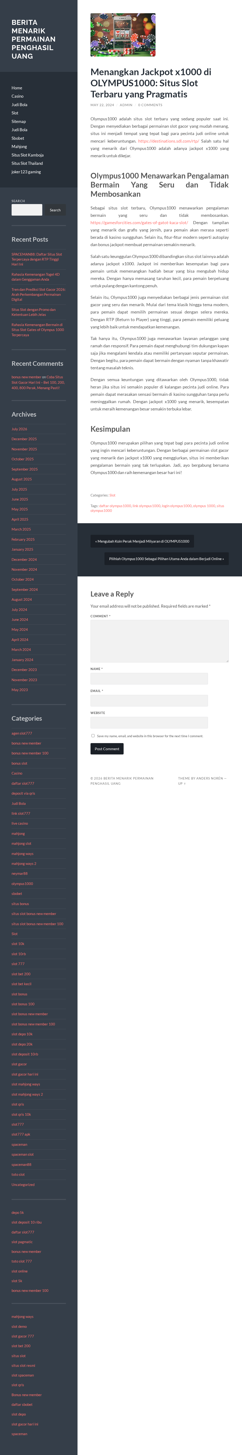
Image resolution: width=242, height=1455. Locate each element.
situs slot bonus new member (34, 913)
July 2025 (19, 489)
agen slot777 (22, 733)
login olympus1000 (177, 506)
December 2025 (24, 439)
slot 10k (18, 943)
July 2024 (19, 609)
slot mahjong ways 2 (27, 1094)
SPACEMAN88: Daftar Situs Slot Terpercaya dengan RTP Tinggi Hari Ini (37, 259)
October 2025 (23, 459)
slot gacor (19, 1064)
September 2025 (25, 469)
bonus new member (26, 377)
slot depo (19, 1414)
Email (97, 691)
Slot (15, 112)
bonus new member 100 (30, 753)
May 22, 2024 (102, 105)
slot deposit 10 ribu (27, 1222)
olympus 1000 (204, 506)
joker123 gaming (26, 171)
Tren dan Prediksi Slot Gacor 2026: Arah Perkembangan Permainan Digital (39, 294)
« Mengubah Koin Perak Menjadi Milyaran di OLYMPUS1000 (142, 541)
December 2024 (24, 559)
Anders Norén (209, 778)
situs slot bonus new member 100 (37, 924)
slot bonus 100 (23, 1004)
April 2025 (20, 519)
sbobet (17, 893)
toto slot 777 (22, 1261)
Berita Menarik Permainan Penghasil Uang (34, 39)
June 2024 (20, 619)
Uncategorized (23, 1184)
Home (17, 87)
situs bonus (20, 904)
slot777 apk (21, 1134)
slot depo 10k (22, 1034)
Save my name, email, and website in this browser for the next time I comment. (150, 736)
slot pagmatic (22, 1242)
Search (18, 201)
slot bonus (19, 994)
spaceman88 (21, 1164)
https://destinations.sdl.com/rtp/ (168, 141)
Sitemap (19, 121)
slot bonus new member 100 (33, 1024)
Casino (17, 96)
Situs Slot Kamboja (28, 154)
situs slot (19, 1356)
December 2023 (24, 669)
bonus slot (19, 763)
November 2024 (24, 569)
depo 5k (18, 1212)
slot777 (18, 1124)
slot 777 (18, 964)
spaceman (19, 1144)
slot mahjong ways (26, 1084)
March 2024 (21, 649)
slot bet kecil (21, 984)
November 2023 (24, 680)
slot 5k (17, 1281)
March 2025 (21, 529)
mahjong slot (21, 843)
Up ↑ (182, 783)
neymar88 (20, 873)
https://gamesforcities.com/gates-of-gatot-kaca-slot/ (139, 222)
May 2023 (20, 690)
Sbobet (18, 138)
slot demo (19, 1326)
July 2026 (19, 429)
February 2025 (23, 539)
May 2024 (20, 629)
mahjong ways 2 (24, 863)
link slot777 (21, 813)
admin (126, 105)
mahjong (18, 833)
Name (97, 669)
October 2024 (23, 579)
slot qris (18, 1104)
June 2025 (20, 499)
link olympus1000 (146, 506)
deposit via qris (23, 793)
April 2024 (20, 639)
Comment (101, 616)
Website (98, 713)
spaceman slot (23, 1154)
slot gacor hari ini (25, 1074)
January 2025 (22, 549)
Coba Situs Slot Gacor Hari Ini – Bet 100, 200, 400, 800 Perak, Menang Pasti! (38, 382)
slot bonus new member (30, 1014)
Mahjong (19, 146)
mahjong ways (23, 853)
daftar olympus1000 (115, 506)
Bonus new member (27, 1395)
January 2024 (22, 660)
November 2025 (24, 449)
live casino (20, 823)
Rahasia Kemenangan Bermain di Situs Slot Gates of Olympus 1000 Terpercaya (38, 329)
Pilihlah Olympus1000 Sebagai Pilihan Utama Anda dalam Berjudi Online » (166, 559)
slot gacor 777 (23, 1336)
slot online (20, 1271)
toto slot (18, 1174)
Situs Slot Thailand (27, 163)
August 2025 (22, 479)
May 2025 (20, 509)
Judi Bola (19, 104)
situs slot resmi (23, 1365)
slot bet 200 (21, 974)
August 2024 (22, 599)
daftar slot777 (23, 783)
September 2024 (25, 589)
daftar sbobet (22, 1404)
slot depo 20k (22, 1044)
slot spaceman (23, 1375)
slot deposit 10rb (25, 1054)
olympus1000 (22, 883)
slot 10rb (19, 954)
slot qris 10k (21, 1114)
